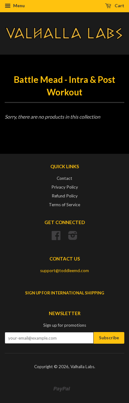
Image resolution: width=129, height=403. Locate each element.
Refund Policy (65, 195)
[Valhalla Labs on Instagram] (73, 237)
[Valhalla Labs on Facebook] (56, 237)
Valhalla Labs (82, 366)
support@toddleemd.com (64, 270)
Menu (18, 5)
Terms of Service (64, 204)
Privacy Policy (64, 187)
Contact (64, 178)
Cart (119, 5)
